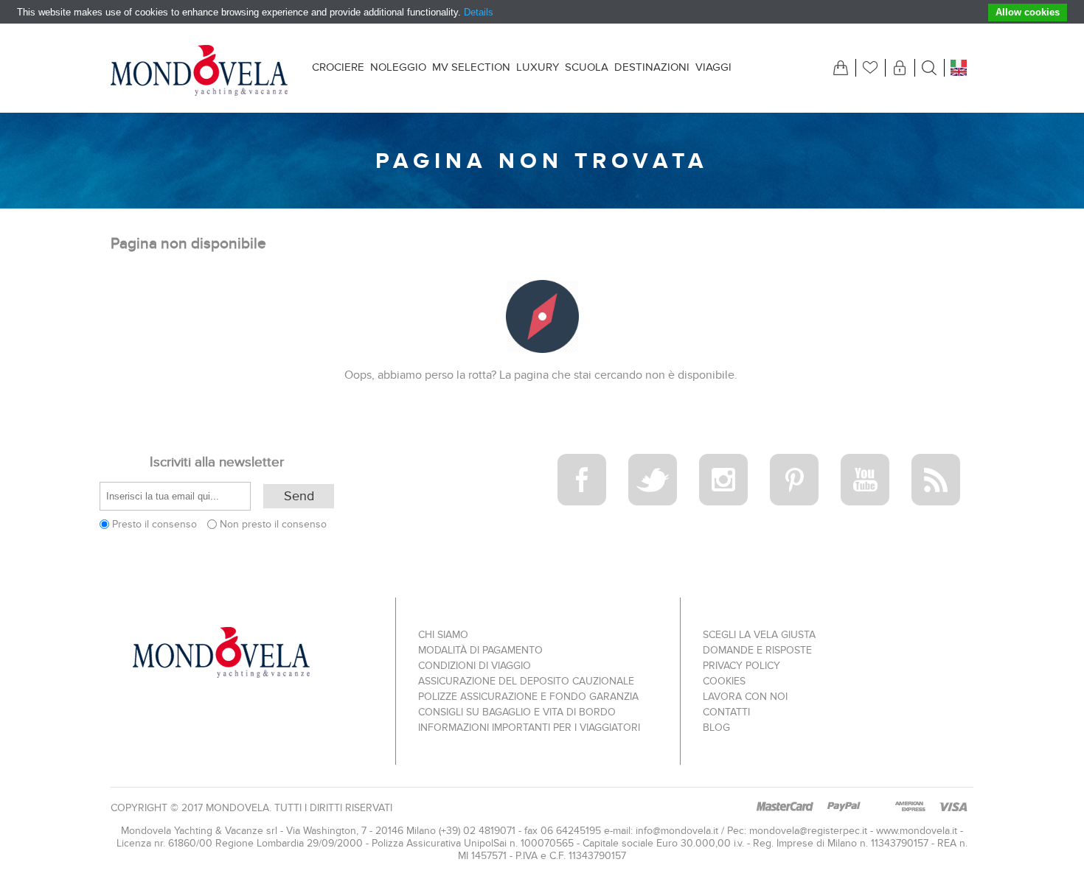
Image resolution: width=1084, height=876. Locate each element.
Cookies (724, 681)
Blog (716, 727)
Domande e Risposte (757, 650)
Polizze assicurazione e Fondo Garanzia (528, 696)
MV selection (471, 67)
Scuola (586, 67)
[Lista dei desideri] (870, 68)
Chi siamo (443, 634)
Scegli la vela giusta (759, 634)
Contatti (726, 712)
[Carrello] (840, 68)
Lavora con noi (745, 696)
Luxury (537, 67)
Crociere (338, 67)
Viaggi (713, 67)
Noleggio (398, 67)
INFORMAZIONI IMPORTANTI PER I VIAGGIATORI (529, 727)
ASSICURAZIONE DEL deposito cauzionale (526, 681)
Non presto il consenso (273, 524)
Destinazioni (651, 67)
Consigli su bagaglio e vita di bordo (517, 712)
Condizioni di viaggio (474, 665)
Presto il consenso (154, 524)
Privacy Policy (741, 665)
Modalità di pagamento (480, 650)
